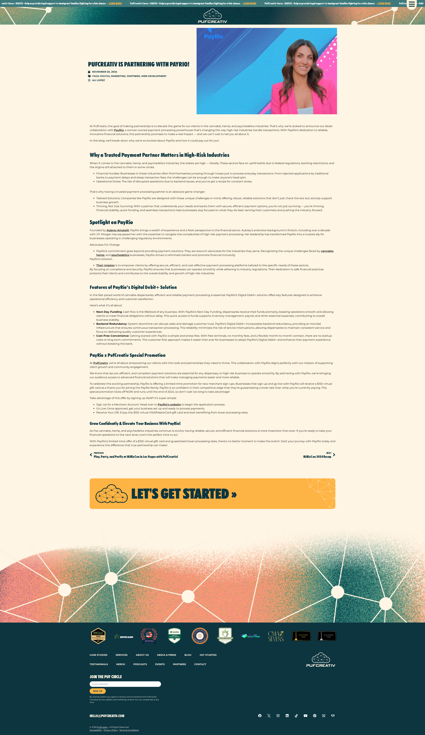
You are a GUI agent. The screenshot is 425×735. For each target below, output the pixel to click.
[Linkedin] (287, 715)
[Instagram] (278, 715)
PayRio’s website (169, 404)
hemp (100, 255)
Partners (133, 76)
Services (122, 654)
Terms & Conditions (129, 730)
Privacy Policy (111, 730)
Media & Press (166, 654)
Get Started (208, 654)
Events (160, 664)
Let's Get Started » (184, 493)
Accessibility (96, 730)
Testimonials (99, 664)
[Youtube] (305, 715)
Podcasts (140, 664)
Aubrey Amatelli (118, 230)
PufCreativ (100, 363)
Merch (120, 664)
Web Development (154, 76)
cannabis (327, 251)
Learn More (82, 3)
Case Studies (98, 654)
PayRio (119, 130)
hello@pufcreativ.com (107, 716)
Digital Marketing (113, 76)
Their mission (105, 265)
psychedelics (120, 255)
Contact (200, 664)
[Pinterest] (314, 715)
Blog (187, 654)
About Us (142, 654)
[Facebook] (259, 715)
